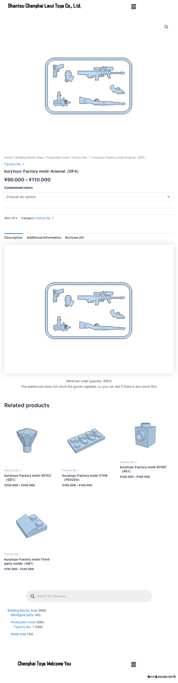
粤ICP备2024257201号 (161, 676)
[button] (133, 7)
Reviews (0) (74, 238)
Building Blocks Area (29, 157)
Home (8, 157)
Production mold (57, 157)
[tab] (13, 237)
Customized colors (18, 187)
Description (13, 238)
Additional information (44, 238)
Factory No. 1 (81, 157)
